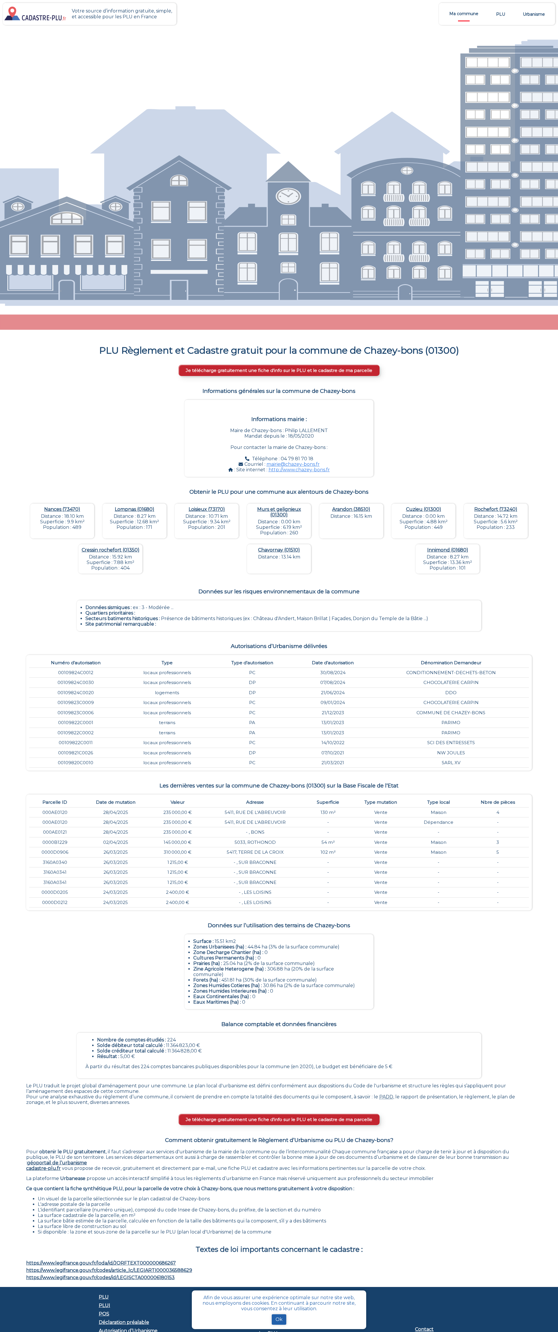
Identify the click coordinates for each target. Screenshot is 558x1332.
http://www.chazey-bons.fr (299, 469)
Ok (279, 1319)
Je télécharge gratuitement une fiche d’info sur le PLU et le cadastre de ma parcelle (279, 370)
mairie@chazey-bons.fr (293, 464)
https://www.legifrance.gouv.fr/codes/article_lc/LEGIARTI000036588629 (109, 1270)
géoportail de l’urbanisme (57, 1163)
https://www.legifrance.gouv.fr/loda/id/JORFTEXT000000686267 (101, 1263)
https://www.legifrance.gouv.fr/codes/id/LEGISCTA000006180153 (100, 1277)
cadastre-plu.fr (43, 1168)
